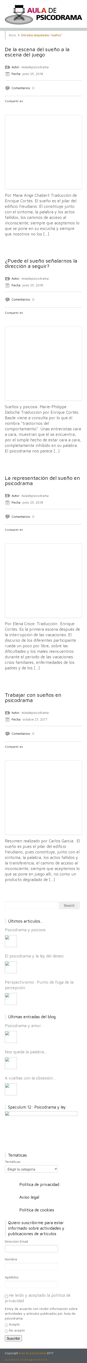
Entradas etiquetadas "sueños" (41, 35)
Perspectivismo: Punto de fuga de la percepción (39, 985)
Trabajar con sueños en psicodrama (33, 697)
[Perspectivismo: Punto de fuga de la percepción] (11, 999)
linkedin (26, 107)
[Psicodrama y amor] (11, 1037)
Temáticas (13, 1161)
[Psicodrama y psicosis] (11, 941)
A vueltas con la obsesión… (30, 1078)
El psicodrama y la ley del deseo (34, 956)
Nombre (11, 1259)
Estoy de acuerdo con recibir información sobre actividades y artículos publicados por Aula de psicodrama (41, 1313)
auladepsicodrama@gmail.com (26, 1359)
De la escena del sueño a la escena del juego (37, 52)
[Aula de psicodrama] (43, 15)
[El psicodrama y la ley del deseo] (11, 967)
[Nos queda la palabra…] (11, 1063)
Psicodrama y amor (23, 1025)
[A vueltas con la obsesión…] (11, 1089)
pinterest (32, 107)
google (20, 107)
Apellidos (12, 1277)
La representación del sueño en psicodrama (42, 480)
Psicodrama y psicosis (25, 929)
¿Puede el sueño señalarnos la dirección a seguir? (41, 263)
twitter (13, 107)
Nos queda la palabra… (26, 1051)
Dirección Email (16, 1241)
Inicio (12, 35)
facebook (7, 107)
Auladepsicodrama (35, 67)
